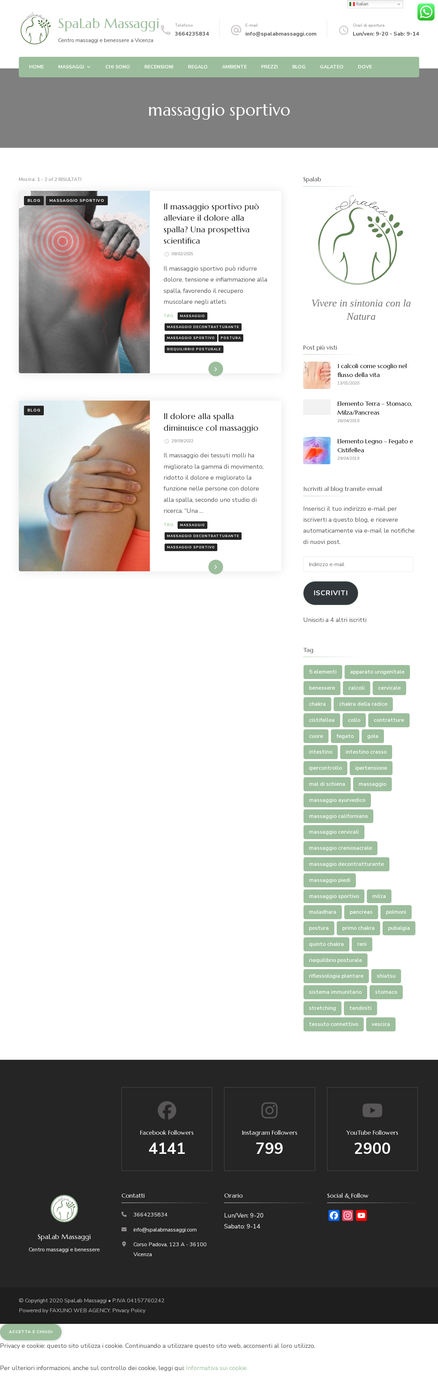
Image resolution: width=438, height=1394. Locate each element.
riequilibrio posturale (194, 349)
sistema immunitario (335, 992)
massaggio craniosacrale (340, 848)
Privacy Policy (128, 1310)
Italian (361, 3)
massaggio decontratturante (203, 327)
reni (362, 944)
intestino (320, 752)
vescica (381, 1024)
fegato (345, 736)
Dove (365, 67)
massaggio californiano (338, 816)
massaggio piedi (329, 880)
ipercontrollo (325, 768)
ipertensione (371, 768)
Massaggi (71, 67)
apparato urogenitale (377, 672)
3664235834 (192, 34)
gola (372, 736)
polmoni (396, 912)
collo (354, 720)
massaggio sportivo (191, 338)
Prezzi (269, 67)
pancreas (361, 912)
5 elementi (323, 672)
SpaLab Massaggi (108, 23)
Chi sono (117, 67)
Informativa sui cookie (216, 1368)
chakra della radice (363, 704)
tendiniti (360, 1008)
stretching (322, 1008)
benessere (322, 688)
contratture (389, 720)
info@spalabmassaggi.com (281, 34)
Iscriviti (330, 593)
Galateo (332, 67)
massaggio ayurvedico (337, 800)
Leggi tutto (202, 370)
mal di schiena (327, 784)
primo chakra (358, 928)
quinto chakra (326, 944)
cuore (316, 736)
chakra (317, 704)
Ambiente (234, 67)
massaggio (192, 316)
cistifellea (322, 720)
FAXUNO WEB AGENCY (80, 1310)
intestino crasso (366, 752)
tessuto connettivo (333, 1024)
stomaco (386, 992)
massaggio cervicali (334, 832)
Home (36, 67)
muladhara (322, 912)
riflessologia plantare (336, 976)
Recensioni (158, 67)
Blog (299, 67)
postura (231, 338)
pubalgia (399, 928)
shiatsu (386, 976)
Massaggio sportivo (76, 200)
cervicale (389, 688)
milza (379, 896)
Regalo (198, 67)
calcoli (356, 688)
